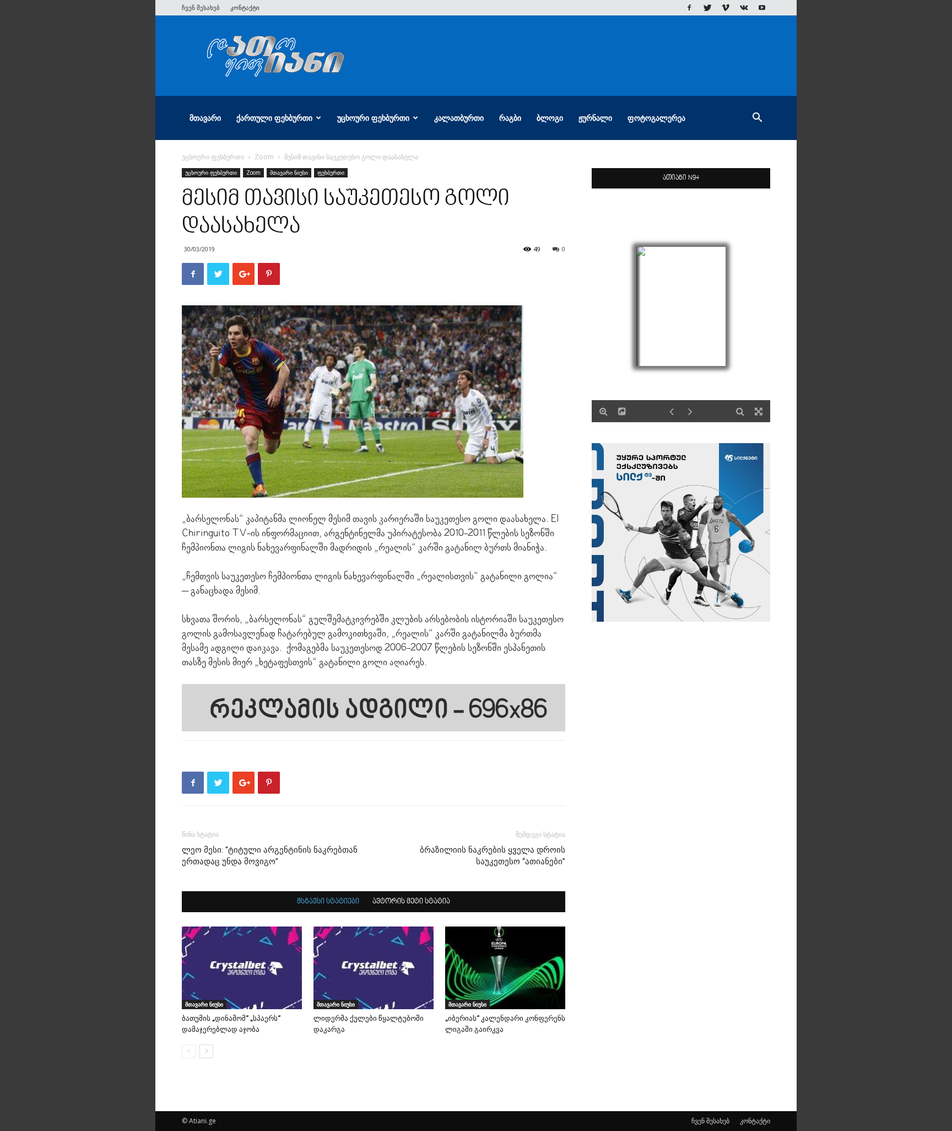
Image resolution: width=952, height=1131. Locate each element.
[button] (757, 119)
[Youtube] (762, 7)
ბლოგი (550, 117)
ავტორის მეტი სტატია (411, 902)
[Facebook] (689, 7)
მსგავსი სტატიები (328, 902)
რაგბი (510, 117)
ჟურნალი (595, 117)
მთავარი (205, 117)
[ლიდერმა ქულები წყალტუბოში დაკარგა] (373, 968)
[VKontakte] (743, 7)
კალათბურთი (459, 117)
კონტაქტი (244, 7)
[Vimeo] (725, 7)
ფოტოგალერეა (656, 117)
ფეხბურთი (330, 172)
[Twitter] (707, 7)
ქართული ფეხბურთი (274, 117)
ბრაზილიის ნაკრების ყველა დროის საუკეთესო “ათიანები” (492, 855)
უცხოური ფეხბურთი (373, 117)
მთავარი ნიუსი (289, 172)
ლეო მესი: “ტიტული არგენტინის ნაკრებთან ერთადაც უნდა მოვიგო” (270, 855)
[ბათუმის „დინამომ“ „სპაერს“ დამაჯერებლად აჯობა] (242, 968)
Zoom (264, 156)
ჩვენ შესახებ (201, 7)
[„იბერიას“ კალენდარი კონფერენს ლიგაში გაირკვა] (505, 968)
